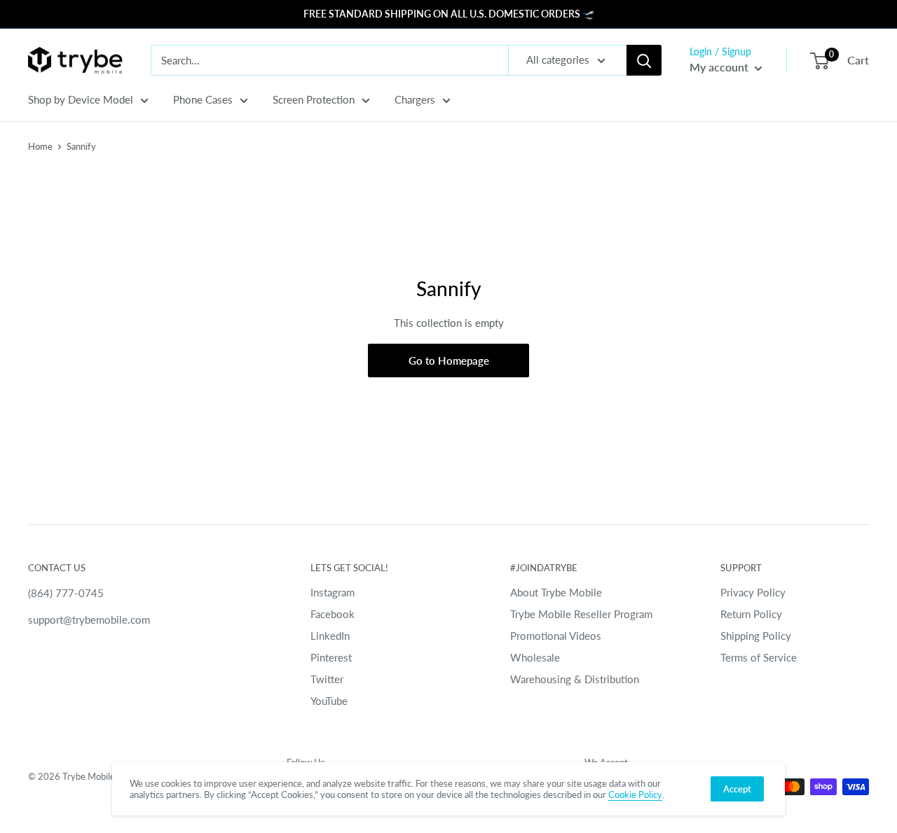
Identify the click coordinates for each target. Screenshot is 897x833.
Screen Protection (314, 99)
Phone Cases (203, 99)
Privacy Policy (753, 592)
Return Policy (751, 614)
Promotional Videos (555, 635)
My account (720, 67)
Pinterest (331, 657)
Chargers (415, 99)
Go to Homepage (449, 360)
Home (40, 146)
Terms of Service (758, 657)
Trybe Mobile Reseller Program (581, 614)
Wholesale (535, 657)
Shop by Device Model (80, 99)
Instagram (332, 592)
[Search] (644, 60)
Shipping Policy (755, 635)
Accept (737, 788)
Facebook (332, 614)
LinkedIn (330, 635)
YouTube (329, 700)
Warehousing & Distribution (574, 679)
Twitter (326, 679)
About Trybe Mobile (556, 592)
